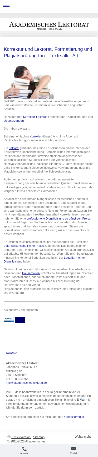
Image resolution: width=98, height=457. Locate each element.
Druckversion (21, 437)
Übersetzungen (14, 120)
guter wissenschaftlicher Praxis (24, 245)
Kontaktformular (74, 416)
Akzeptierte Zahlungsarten (21, 309)
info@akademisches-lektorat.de (26, 382)
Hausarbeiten (31, 273)
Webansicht (83, 436)
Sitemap (38, 437)
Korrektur (29, 116)
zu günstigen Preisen (78, 218)
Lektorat (41, 116)
